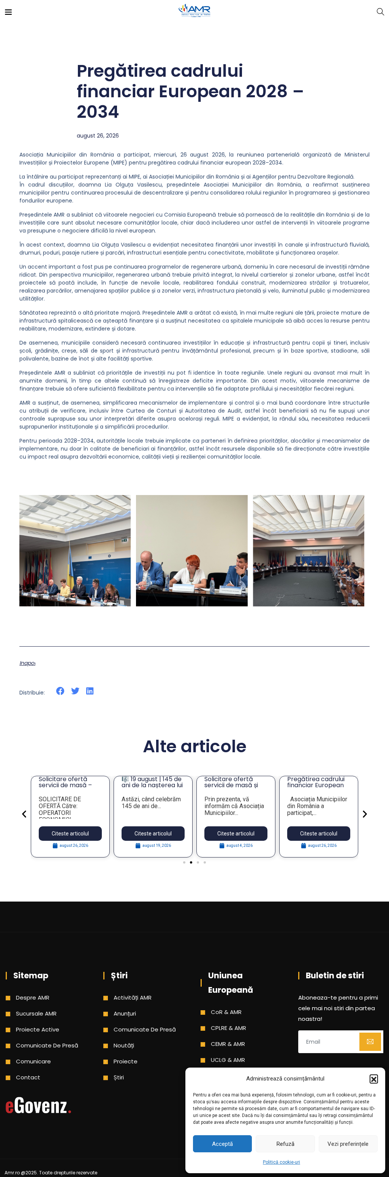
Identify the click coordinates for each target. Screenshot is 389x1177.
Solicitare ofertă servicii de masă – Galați (65, 785)
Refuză (285, 1144)
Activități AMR (133, 997)
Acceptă (222, 1144)
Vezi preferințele (347, 1144)
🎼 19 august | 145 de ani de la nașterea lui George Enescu (152, 785)
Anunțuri (125, 1013)
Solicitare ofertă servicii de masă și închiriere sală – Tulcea (231, 788)
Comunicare (33, 1061)
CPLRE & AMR (228, 1028)
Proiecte (126, 1061)
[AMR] (194, 11)
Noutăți (124, 1045)
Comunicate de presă (47, 1045)
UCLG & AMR (228, 1060)
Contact (28, 1077)
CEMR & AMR (228, 1044)
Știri (119, 1077)
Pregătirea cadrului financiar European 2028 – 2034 (316, 785)
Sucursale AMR (36, 1013)
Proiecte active (37, 1029)
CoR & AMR (226, 1012)
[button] (374, 1078)
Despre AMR (32, 997)
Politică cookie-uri (281, 1162)
